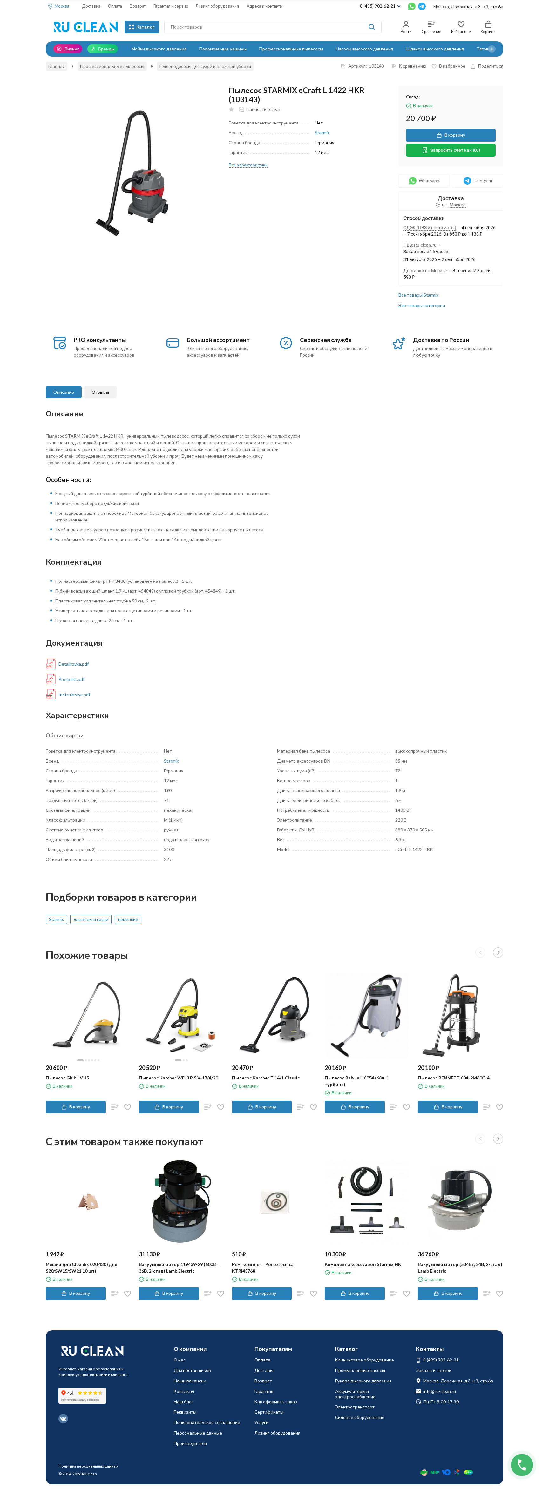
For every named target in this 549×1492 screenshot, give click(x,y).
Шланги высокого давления (435, 48)
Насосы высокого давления (364, 48)
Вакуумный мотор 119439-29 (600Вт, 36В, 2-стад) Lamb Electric (179, 1267)
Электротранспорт (355, 1406)
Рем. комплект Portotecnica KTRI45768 (263, 1267)
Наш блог (183, 1401)
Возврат (138, 6)
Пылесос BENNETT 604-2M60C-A (454, 1077)
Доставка (91, 6)
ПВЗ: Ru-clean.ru (420, 245)
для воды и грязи (90, 919)
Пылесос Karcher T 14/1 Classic (266, 1077)
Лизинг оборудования (217, 6)
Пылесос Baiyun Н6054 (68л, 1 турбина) (357, 1081)
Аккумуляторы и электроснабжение (355, 1393)
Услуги (261, 1422)
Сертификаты (268, 1412)
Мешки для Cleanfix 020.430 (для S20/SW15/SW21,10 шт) (81, 1267)
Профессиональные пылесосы (291, 48)
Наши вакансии (190, 1380)
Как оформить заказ (275, 1401)
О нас (180, 1359)
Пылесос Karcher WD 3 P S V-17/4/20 (178, 1077)
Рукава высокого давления (363, 1380)
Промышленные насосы (360, 1370)
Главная (56, 66)
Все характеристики (248, 164)
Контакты (184, 1391)
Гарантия (263, 1391)
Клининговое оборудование (364, 1359)
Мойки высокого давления (159, 48)
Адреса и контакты (265, 6)
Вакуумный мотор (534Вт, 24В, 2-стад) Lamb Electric (460, 1267)
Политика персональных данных (88, 1466)
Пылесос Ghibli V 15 (67, 1077)
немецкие (128, 919)
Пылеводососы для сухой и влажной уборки (205, 66)
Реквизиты (185, 1412)
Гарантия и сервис (170, 6)
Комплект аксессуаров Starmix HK (363, 1264)
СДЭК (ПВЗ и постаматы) (429, 227)
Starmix (322, 132)
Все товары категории (421, 305)
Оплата (115, 6)
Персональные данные (198, 1432)
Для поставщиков (192, 1370)
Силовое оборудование (359, 1417)
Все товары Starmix (418, 295)
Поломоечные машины (223, 48)
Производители (190, 1443)
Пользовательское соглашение (207, 1422)
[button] (492, 49)
